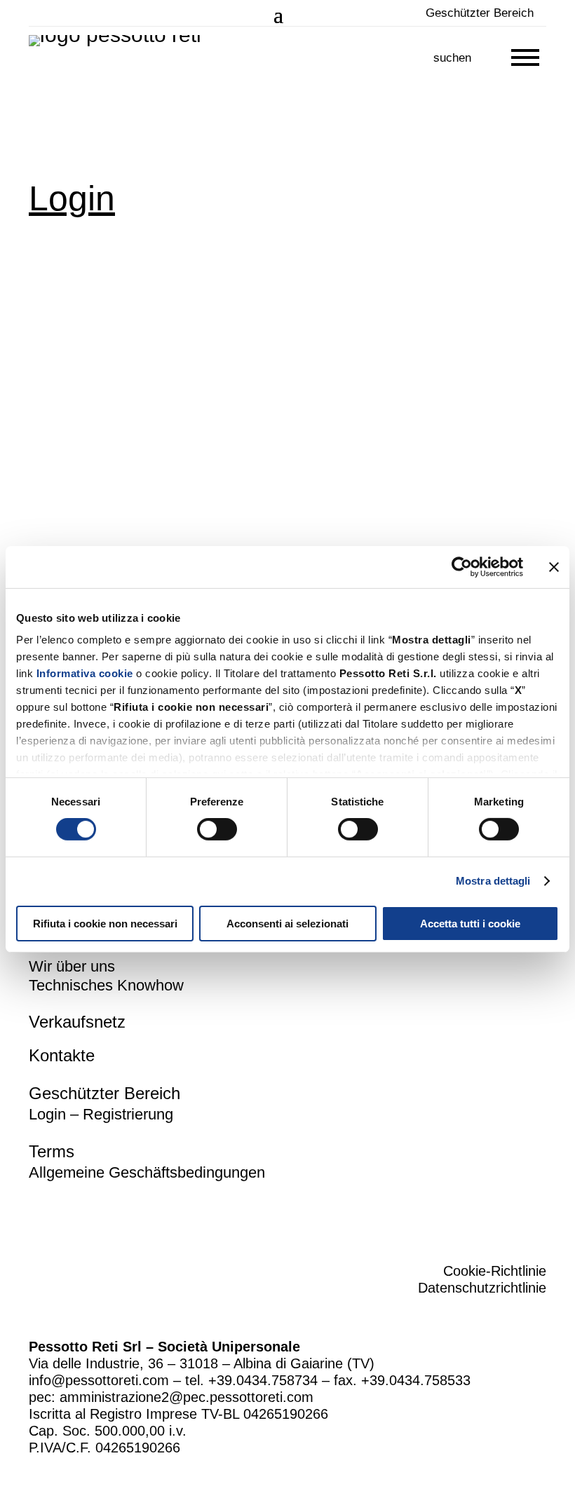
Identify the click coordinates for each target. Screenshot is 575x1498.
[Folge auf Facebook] (441, 1215)
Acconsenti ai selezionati (287, 924)
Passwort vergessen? (187, 481)
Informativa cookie (84, 673)
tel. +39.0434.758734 (251, 1380)
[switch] (217, 829)
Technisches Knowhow (106, 985)
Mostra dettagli (493, 881)
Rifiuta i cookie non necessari (105, 924)
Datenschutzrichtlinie (482, 1287)
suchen (452, 57)
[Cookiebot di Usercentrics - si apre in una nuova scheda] (461, 566)
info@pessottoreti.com (99, 1380)
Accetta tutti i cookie (470, 924)
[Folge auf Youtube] (536, 1215)
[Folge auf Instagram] (489, 1215)
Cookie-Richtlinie (494, 1271)
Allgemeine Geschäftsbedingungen (147, 1172)
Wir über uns (72, 966)
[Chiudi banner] (554, 566)
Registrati (268, 440)
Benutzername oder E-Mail (94, 261)
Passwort (52, 333)
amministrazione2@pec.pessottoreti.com (186, 1397)
